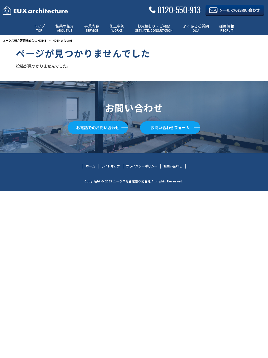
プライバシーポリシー (141, 166)
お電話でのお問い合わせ (97, 127)
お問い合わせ (172, 166)
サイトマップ (110, 166)
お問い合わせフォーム (170, 127)
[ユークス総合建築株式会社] (35, 10)
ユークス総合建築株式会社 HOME (24, 40)
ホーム (90, 166)
